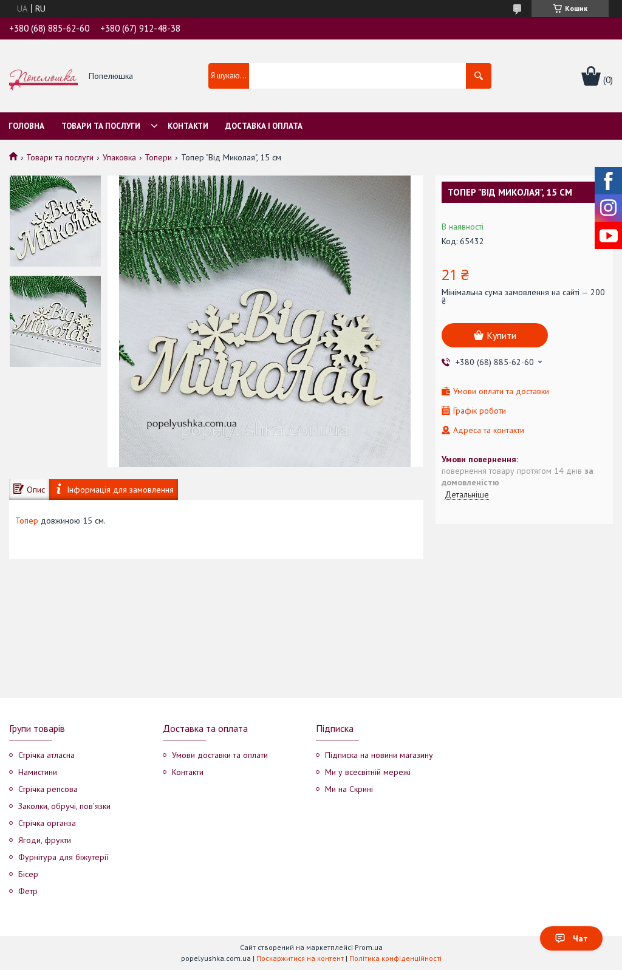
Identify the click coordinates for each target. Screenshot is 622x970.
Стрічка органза (47, 823)
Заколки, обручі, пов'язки (64, 806)
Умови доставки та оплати (220, 755)
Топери (158, 157)
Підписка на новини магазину (379, 755)
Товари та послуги (100, 126)
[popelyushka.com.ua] (43, 76)
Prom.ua (369, 947)
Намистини (37, 772)
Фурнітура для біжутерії (63, 857)
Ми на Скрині (349, 789)
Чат (580, 938)
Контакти (188, 126)
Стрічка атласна (46, 755)
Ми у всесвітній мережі (368, 772)
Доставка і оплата (263, 126)
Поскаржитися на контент (300, 958)
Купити (501, 335)
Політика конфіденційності (395, 958)
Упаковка (119, 157)
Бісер (28, 874)
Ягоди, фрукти (44, 840)
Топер (26, 520)
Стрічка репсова (48, 789)
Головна (26, 126)
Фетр (28, 891)
